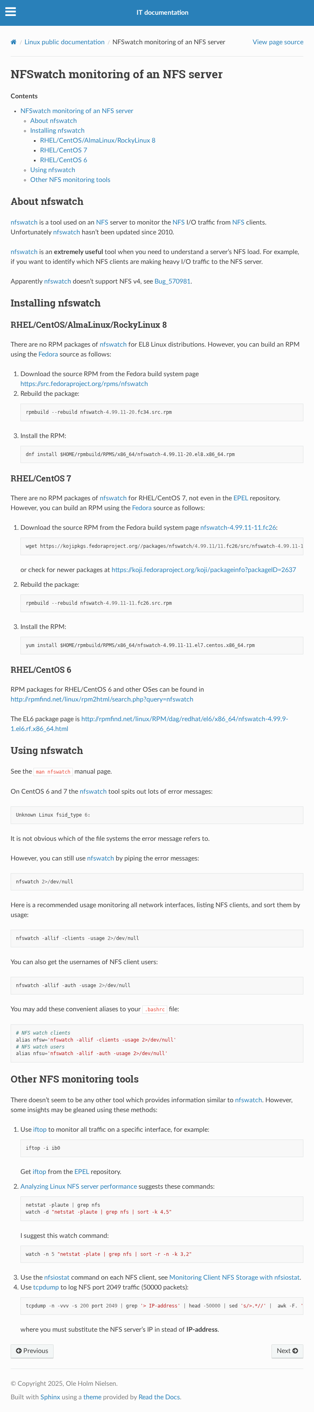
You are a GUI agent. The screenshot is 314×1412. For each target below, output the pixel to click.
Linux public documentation (65, 42)
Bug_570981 (173, 281)
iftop (40, 1129)
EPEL (240, 498)
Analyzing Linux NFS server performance (78, 1186)
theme (92, 1397)
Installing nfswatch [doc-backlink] (56, 302)
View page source (278, 42)
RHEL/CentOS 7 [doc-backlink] (41, 478)
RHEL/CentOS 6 (63, 160)
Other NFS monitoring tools (70, 180)
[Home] (14, 42)
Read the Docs (159, 1397)
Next (284, 1351)
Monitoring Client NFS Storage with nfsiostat (234, 1277)
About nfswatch (53, 121)
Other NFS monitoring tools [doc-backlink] (75, 1078)
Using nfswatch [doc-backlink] (47, 750)
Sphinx (50, 1397)
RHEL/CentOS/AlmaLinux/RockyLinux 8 (97, 140)
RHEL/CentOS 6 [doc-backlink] (41, 669)
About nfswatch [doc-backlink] (47, 201)
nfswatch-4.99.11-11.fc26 (238, 527)
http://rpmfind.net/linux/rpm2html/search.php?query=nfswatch (102, 699)
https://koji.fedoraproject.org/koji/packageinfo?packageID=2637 (204, 570)
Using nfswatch (52, 170)
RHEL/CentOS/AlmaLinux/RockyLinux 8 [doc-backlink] (89, 324)
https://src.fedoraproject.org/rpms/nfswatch (84, 384)
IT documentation (162, 12)
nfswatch (24, 222)
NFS (102, 222)
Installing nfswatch (57, 130)
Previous (35, 1351)
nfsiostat (57, 1277)
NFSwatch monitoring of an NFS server (76, 111)
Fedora (48, 354)
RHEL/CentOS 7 (63, 150)
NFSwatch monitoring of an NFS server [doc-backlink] (117, 74)
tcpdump (46, 1287)
